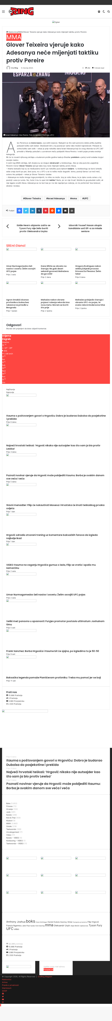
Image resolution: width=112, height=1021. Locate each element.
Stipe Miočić (74, 926)
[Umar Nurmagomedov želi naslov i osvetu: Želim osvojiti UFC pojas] (21, 250)
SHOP (4, 991)
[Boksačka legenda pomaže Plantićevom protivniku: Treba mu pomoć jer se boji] (21, 658)
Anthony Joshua (15, 921)
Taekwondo (11, 829)
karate (32, 926)
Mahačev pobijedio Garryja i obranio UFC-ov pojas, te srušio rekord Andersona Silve (90, 302)
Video (8, 835)
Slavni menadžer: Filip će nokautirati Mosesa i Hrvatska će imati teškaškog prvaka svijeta (55, 506)
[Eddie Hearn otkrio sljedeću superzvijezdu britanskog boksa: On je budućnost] (21, 893)
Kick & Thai (10, 818)
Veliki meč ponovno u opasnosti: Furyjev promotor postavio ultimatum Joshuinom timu (55, 623)
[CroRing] (21, 11)
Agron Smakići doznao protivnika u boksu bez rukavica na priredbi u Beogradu (17, 303)
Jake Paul (26, 926)
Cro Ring (14, 68)
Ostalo (9, 826)
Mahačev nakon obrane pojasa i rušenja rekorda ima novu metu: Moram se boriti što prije (55, 303)
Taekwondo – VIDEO (14, 843)
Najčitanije (10, 389)
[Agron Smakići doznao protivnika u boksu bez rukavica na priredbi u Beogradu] (21, 283)
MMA (20, 32)
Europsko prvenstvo (80, 922)
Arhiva (4, 982)
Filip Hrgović (93, 922)
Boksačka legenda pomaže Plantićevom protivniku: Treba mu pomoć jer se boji (53, 677)
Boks (8, 803)
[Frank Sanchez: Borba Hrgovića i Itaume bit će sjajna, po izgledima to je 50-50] (21, 631)
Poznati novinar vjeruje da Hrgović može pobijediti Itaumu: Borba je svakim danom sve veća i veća (55, 477)
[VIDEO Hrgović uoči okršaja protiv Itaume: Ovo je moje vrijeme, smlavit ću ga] (56, 893)
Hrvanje (9, 809)
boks (30, 921)
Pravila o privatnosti (10, 985)
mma (74, 198)
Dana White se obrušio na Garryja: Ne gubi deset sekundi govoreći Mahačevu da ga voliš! (55, 270)
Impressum (6, 988)
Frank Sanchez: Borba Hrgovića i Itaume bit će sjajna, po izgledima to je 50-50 (52, 651)
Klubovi (9, 820)
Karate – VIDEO (12, 838)
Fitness (9, 806)
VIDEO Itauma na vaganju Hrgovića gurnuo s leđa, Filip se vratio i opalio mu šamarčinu (51, 566)
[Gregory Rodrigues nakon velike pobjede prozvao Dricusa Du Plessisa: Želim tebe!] (90, 250)
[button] (56, 105)
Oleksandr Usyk (62, 925)
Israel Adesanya (56, 198)
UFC (86, 198)
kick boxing (40, 926)
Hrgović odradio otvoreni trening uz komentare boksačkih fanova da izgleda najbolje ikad (52, 536)
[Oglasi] (56, 22)
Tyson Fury (95, 925)
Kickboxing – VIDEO (14, 841)
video (16, 929)
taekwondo (84, 926)
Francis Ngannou (14, 925)
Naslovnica (13, 32)
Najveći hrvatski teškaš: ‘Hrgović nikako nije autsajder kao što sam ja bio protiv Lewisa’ (53, 447)
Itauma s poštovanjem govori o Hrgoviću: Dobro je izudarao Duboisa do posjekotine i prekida (56, 417)
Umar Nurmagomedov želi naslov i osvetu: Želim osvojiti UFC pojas (21, 269)
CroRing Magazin (45, 976)
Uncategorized (12, 832)
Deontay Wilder (66, 922)
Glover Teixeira (33, 198)
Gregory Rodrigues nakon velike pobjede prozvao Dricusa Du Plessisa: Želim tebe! (88, 270)
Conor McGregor (41, 922)
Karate (9, 815)
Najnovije (10, 392)
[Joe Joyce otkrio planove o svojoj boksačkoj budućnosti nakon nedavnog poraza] (90, 893)
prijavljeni (20, 328)
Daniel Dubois (54, 922)
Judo (8, 812)
